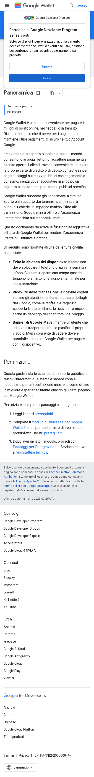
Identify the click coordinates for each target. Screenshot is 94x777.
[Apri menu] (7, 5)
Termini (9, 755)
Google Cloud (13, 663)
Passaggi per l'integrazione (35, 447)
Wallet (48, 6)
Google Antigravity (17, 656)
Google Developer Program (23, 521)
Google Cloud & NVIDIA (20, 550)
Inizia (47, 78)
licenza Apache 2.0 (28, 481)
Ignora (47, 66)
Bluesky (9, 577)
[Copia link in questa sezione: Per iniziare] (35, 362)
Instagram (11, 585)
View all (9, 678)
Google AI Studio (15, 649)
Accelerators (13, 543)
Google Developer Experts (22, 536)
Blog (7, 570)
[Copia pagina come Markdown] (52, 93)
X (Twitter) (11, 599)
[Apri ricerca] (71, 5)
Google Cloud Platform (20, 729)
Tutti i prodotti (14, 737)
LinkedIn (10, 592)
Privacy (24, 755)
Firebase (10, 641)
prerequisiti (44, 414)
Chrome (9, 634)
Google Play (12, 671)
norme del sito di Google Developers (28, 485)
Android (9, 627)
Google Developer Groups (22, 528)
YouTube (10, 607)
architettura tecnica (32, 452)
